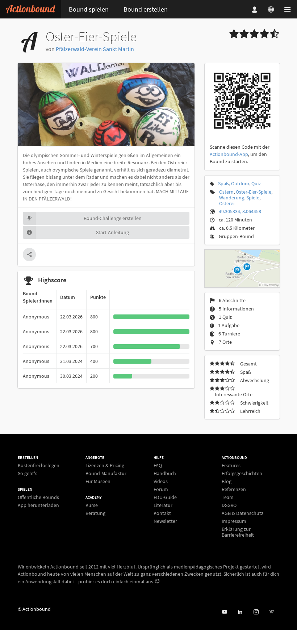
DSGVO (229, 505)
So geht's (27, 473)
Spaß (223, 183)
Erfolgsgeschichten (242, 473)
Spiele (252, 197)
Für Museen (97, 481)
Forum (161, 489)
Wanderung (231, 197)
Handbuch (165, 473)
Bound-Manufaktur (105, 473)
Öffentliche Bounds (38, 497)
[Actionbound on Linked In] (240, 612)
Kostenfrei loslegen (38, 465)
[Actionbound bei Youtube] (224, 612)
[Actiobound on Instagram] (256, 612)
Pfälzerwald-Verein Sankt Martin (95, 48)
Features (231, 465)
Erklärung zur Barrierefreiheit (238, 532)
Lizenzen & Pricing (104, 465)
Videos (161, 481)
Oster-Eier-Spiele (253, 192)
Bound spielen (89, 9)
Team (228, 497)
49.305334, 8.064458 (240, 211)
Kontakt (162, 513)
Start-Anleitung (112, 232)
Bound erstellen (146, 9)
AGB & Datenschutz (242, 513)
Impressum (234, 521)
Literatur (163, 505)
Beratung (95, 513)
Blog (226, 481)
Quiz (256, 183)
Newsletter (165, 521)
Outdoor (240, 183)
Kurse (91, 505)
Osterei (226, 203)
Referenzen (234, 489)
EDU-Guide (165, 497)
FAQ (158, 465)
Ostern (226, 192)
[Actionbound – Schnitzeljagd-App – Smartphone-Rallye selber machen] (30, 9)
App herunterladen (38, 505)
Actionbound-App (229, 154)
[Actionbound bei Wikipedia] (271, 612)
